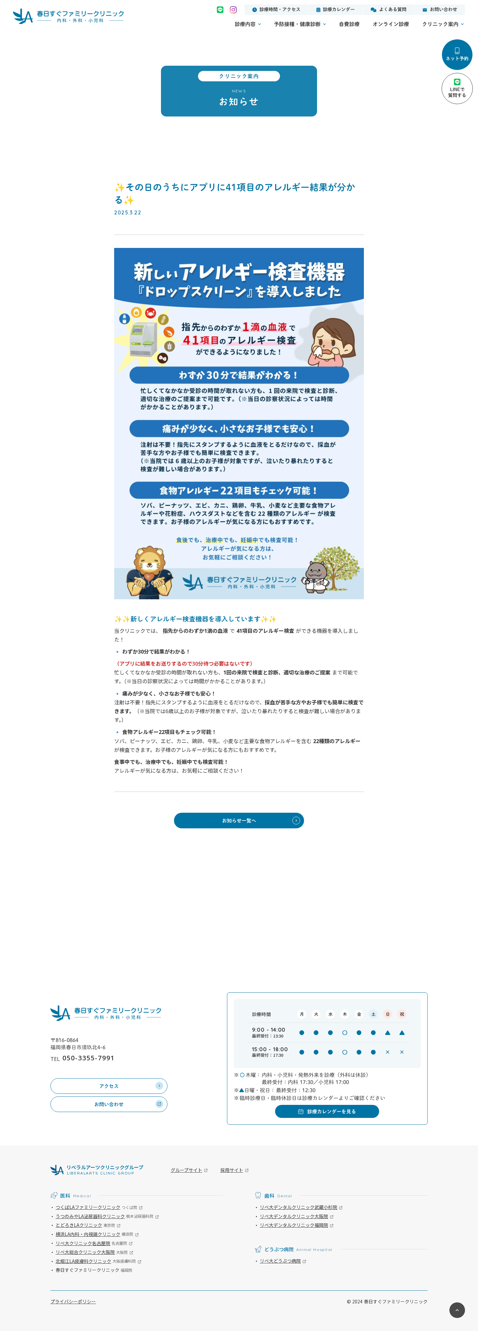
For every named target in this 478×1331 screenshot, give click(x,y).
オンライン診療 (391, 24)
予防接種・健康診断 (297, 24)
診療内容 (245, 24)
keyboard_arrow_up (457, 1310)
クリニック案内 (440, 24)
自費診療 (349, 24)
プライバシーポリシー (73, 1301)
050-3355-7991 (88, 1057)
